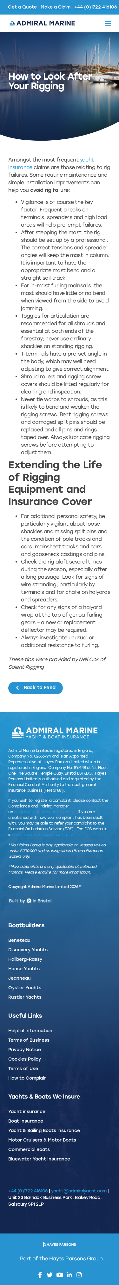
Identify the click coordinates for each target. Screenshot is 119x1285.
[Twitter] (49, 1274)
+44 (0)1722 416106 (95, 7)
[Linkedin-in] (69, 1274)
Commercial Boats (29, 1149)
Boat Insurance (25, 1121)
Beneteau (19, 940)
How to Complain (27, 1078)
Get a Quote (22, 7)
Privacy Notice (24, 1049)
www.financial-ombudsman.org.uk (42, 834)
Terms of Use (23, 1068)
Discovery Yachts (28, 950)
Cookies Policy (24, 1059)
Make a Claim (55, 7)
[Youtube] (59, 1274)
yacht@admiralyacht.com (79, 1191)
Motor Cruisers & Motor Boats (42, 1140)
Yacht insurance (26, 1111)
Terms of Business (29, 1040)
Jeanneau (19, 978)
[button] (107, 23)
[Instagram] (79, 1274)
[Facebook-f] (40, 1274)
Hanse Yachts (24, 968)
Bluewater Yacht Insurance (39, 1159)
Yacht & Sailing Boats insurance (44, 1130)
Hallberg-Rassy (25, 959)
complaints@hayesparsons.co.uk (44, 812)
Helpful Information (30, 1030)
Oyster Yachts (24, 987)
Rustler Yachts (25, 997)
